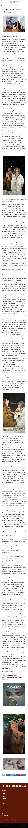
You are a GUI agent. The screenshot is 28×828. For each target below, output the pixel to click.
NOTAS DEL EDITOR (6, 807)
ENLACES (4, 813)
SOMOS (3, 800)
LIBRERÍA (4, 793)
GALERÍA (4, 791)
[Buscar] (26, 5)
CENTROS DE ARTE (6, 795)
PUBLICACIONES (5, 798)
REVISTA (4, 790)
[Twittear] (12, 775)
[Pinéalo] (20, 775)
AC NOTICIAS (5, 815)
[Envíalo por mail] (3, 775)
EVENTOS (4, 812)
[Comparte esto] (8, 775)
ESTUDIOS (4, 796)
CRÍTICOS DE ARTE (6, 810)
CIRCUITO (4, 803)
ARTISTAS (4, 808)
